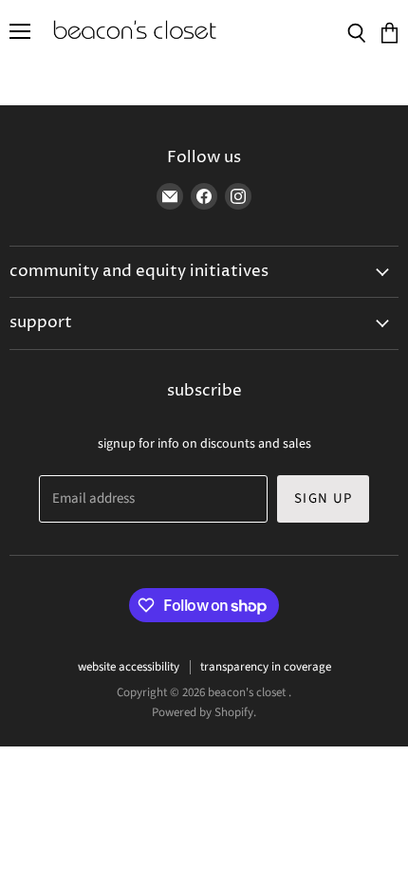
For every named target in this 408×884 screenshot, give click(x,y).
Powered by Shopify (202, 712)
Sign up (323, 498)
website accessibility (128, 666)
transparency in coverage (265, 666)
